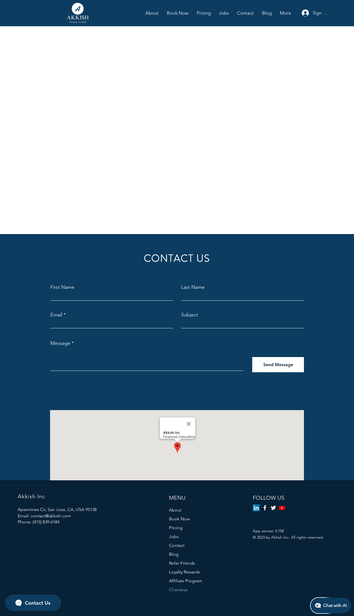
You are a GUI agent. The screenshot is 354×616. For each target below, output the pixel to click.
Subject (189, 314)
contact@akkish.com (51, 515)
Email (56, 314)
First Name (62, 287)
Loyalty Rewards (184, 572)
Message (60, 343)
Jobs (174, 536)
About (175, 510)
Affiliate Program (185, 580)
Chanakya (178, 589)
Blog (173, 554)
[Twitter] (273, 507)
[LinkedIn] (256, 507)
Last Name (193, 287)
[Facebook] (264, 507)
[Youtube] (281, 507)
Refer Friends (182, 563)
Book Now (179, 518)
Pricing (176, 527)
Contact (176, 545)
